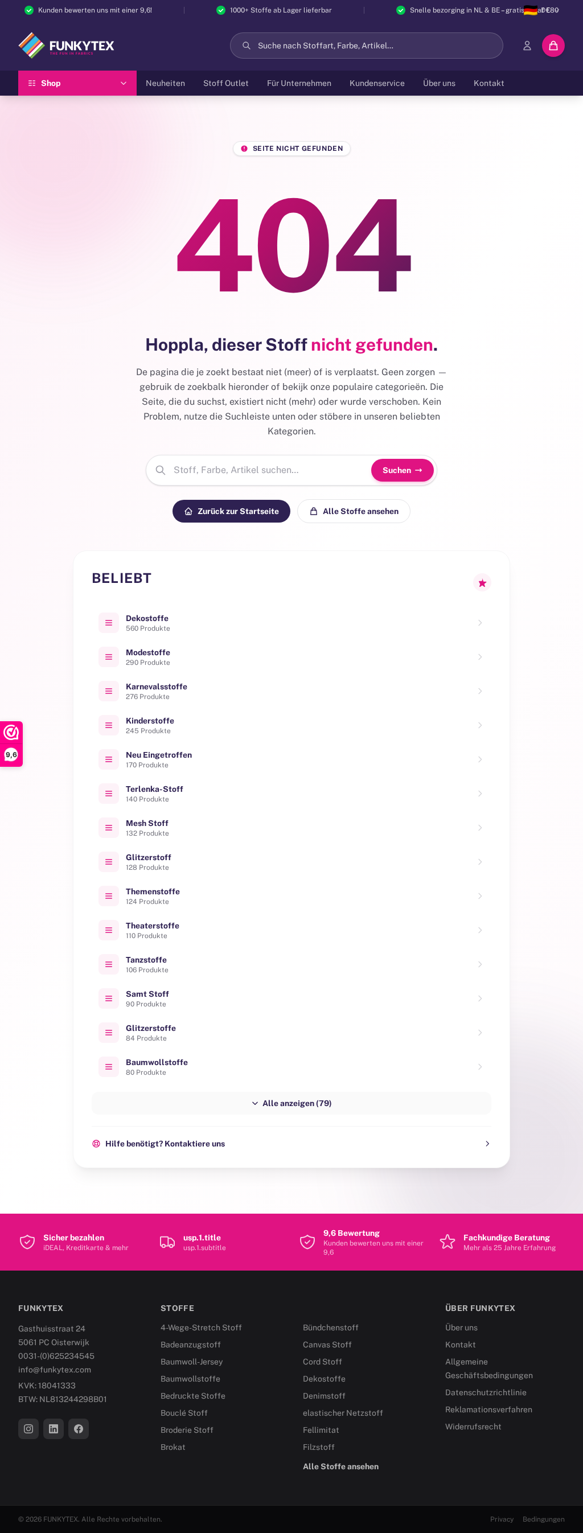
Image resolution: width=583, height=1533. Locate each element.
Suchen (397, 470)
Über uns (439, 83)
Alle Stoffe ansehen (361, 511)
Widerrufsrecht (473, 1426)
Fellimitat (321, 1430)
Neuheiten (165, 83)
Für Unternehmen (299, 83)
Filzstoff (319, 1447)
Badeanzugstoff (191, 1344)
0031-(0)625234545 (56, 1356)
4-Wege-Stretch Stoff (201, 1327)
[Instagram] (28, 1429)
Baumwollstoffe (190, 1378)
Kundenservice (377, 83)
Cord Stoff (322, 1361)
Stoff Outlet (226, 83)
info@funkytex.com (54, 1369)
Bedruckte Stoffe (193, 1395)
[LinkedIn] (53, 1429)
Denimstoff (324, 1395)
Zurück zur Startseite (238, 511)
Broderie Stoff (187, 1430)
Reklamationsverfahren (488, 1409)
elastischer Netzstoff (343, 1412)
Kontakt (489, 83)
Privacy (502, 1519)
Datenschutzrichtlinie (486, 1392)
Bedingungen (544, 1519)
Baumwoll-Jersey (192, 1361)
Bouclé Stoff (184, 1412)
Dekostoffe (324, 1378)
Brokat (173, 1447)
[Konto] (527, 45)
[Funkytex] (66, 45)
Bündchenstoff (331, 1327)
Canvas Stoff (327, 1344)
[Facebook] (78, 1429)
